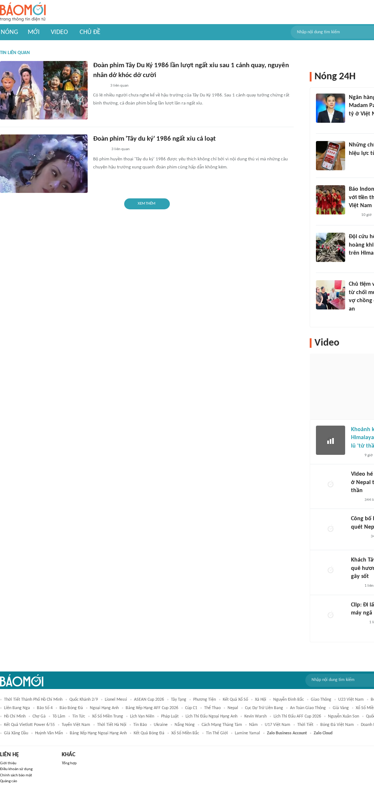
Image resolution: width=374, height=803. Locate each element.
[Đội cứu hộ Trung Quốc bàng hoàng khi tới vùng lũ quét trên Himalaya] (330, 247)
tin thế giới (217, 733)
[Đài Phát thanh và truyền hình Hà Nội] (358, 536)
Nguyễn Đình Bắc (288, 699)
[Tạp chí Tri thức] (353, 123)
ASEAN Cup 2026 (149, 699)
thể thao (212, 708)
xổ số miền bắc (185, 733)
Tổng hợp (69, 763)
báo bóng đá (71, 708)
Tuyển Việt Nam (76, 725)
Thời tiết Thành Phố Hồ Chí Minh (33, 699)
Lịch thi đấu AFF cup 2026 (297, 716)
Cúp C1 (191, 708)
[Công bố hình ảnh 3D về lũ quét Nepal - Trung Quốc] (330, 529)
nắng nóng (185, 725)
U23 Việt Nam (351, 699)
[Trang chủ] (23, 12)
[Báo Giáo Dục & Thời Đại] (353, 215)
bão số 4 (45, 708)
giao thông (321, 699)
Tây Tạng (178, 699)
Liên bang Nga (17, 708)
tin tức (78, 716)
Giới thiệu (8, 763)
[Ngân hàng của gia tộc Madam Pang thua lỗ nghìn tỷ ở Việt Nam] (330, 108)
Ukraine (161, 725)
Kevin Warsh (255, 716)
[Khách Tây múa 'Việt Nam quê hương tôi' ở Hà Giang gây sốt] (330, 570)
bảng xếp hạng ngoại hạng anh (98, 733)
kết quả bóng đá (149, 733)
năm (253, 725)
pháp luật (170, 716)
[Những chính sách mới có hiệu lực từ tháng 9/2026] (330, 155)
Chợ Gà (39, 716)
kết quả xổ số (235, 699)
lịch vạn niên (142, 716)
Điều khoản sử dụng (16, 769)
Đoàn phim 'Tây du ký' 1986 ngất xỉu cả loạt (154, 139)
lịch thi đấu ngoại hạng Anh (211, 716)
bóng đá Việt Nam (337, 725)
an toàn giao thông (308, 708)
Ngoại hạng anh (104, 708)
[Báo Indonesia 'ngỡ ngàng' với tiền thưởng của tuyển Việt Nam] (330, 199)
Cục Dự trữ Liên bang (264, 708)
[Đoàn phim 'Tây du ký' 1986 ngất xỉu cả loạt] (44, 163)
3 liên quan (119, 86)
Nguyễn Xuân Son (343, 716)
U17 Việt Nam (277, 725)
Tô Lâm (59, 716)
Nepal (233, 708)
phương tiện (204, 699)
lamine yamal (247, 733)
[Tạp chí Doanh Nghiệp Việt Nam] (99, 86)
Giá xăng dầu (16, 733)
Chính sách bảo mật (16, 775)
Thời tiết (305, 725)
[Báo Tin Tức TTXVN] (354, 163)
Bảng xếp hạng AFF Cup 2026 (152, 708)
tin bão (140, 725)
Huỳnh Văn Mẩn (49, 733)
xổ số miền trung (107, 716)
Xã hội (260, 699)
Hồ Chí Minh (15, 716)
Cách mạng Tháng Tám (222, 725)
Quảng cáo (8, 781)
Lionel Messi (116, 699)
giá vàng (341, 708)
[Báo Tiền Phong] (100, 150)
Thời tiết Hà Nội (111, 725)
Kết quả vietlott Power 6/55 (29, 725)
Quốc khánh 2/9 (83, 699)
